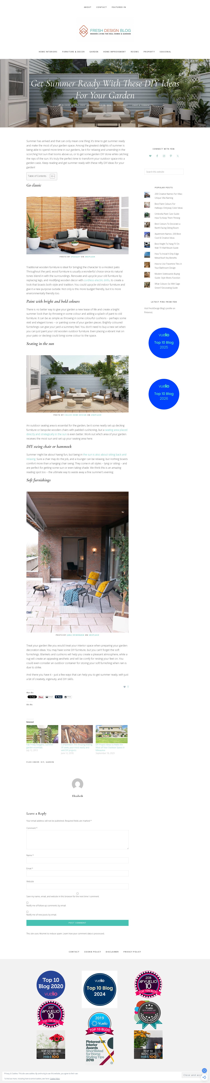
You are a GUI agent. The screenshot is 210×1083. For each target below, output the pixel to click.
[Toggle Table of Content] (51, 176)
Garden (50, 762)
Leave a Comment (141, 105)
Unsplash (90, 257)
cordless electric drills (97, 280)
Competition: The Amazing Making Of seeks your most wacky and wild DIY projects (76, 747)
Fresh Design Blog (105, 29)
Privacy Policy (132, 952)
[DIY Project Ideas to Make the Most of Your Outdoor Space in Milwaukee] (112, 734)
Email (29, 868)
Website (30, 881)
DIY (42, 762)
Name (30, 855)
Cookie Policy (92, 952)
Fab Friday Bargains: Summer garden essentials (39, 746)
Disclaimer (112, 952)
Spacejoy (75, 257)
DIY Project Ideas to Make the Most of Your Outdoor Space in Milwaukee (110, 747)
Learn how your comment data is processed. (83, 933)
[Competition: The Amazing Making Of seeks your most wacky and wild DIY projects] (77, 734)
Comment (31, 828)
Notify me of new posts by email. (41, 914)
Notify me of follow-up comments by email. (46, 905)
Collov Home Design (76, 415)
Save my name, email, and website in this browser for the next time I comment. (62, 896)
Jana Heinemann (75, 635)
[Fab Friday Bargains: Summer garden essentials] (42, 734)
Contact (74, 952)
